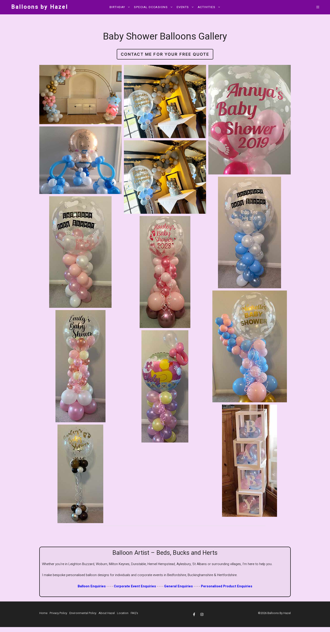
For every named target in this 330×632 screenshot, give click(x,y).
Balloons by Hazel (39, 7)
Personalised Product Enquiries (226, 586)
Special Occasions (151, 7)
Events (183, 7)
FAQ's (134, 613)
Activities (207, 7)
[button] (318, 7)
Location (122, 613)
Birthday (117, 7)
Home (43, 613)
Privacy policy (58, 613)
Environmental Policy (82, 613)
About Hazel (107, 613)
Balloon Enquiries (92, 586)
